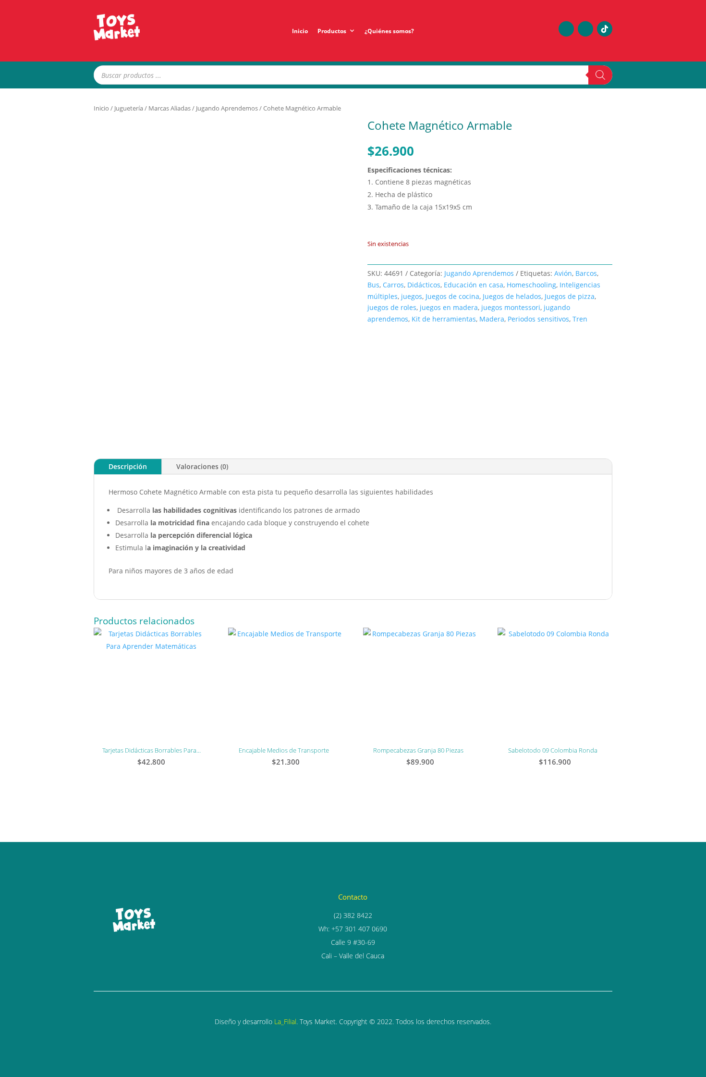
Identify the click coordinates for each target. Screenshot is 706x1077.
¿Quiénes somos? (389, 31)
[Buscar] (600, 75)
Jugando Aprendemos (227, 108)
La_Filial (285, 1021)
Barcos (586, 273)
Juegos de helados (512, 296)
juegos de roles (391, 307)
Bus (373, 284)
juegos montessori (510, 307)
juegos (411, 296)
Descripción (128, 466)
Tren (579, 318)
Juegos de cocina (452, 296)
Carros (393, 284)
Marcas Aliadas (169, 108)
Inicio (300, 31)
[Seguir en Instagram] (585, 29)
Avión (563, 273)
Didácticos (423, 284)
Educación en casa (473, 284)
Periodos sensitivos (538, 318)
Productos (331, 31)
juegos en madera (449, 307)
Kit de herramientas (444, 318)
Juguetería (128, 108)
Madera (491, 318)
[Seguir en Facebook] (566, 29)
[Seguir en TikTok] (604, 29)
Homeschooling (531, 284)
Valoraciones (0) (202, 466)
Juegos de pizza (570, 296)
